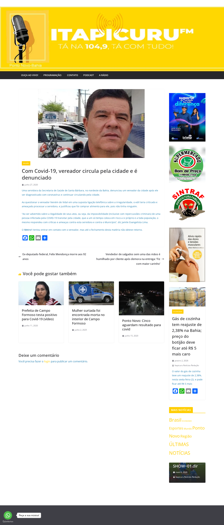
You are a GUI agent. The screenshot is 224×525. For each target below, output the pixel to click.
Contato (72, 75)
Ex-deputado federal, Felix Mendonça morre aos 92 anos (54, 256)
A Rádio (103, 75)
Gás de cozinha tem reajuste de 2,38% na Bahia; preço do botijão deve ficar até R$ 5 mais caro (187, 336)
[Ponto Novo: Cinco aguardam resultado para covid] (141, 284)
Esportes (176, 428)
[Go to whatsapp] (8, 515)
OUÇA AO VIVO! (29, 75)
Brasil (175, 420)
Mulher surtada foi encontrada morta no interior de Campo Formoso (88, 316)
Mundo (188, 428)
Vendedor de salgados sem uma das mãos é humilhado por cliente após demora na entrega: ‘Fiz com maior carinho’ (128, 259)
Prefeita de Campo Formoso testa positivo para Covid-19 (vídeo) (39, 314)
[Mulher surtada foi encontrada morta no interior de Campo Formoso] (91, 284)
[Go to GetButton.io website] (8, 522)
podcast (88, 75)
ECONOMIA (177, 311)
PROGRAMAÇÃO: (52, 75)
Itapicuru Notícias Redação (187, 365)
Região (26, 163)
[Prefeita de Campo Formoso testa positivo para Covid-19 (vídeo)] (41, 284)
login (47, 361)
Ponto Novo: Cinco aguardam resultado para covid (141, 324)
